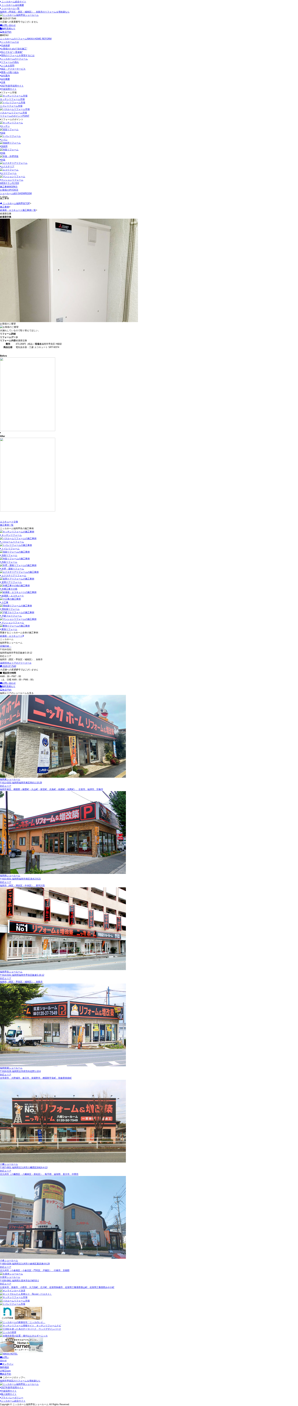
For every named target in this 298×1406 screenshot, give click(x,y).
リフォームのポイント (14, 116)
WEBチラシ (9, 183)
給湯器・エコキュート (11, 636)
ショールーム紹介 (16, 193)
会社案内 (5, 75)
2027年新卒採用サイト (12, 85)
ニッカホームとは (10, 42)
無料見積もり (8, 28)
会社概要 (5, 79)
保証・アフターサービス (13, 69)
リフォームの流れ (10, 62)
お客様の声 (9, 190)
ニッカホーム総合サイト (13, 1)
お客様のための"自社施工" (14, 48)
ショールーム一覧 (10, 8)
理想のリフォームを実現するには (17, 55)
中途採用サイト (9, 89)
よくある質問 (7, 65)
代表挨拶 (5, 45)
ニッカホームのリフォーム (26, 38)
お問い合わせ (9, 25)
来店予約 (6, 32)
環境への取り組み (10, 72)
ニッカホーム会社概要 (12, 5)
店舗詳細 (5, 646)
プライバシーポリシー (12, 1397)
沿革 (3, 82)
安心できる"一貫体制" (12, 52)
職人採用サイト (9, 1394)
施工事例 (8, 186)
